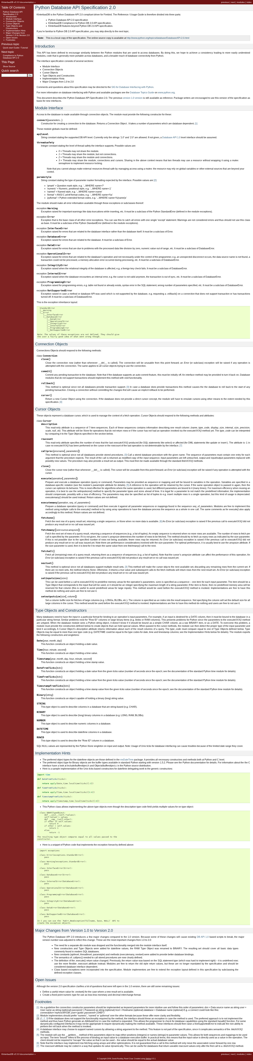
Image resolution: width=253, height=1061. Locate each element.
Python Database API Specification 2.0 (13, 13)
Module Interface (14, 19)
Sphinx (148, 1059)
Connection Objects (15, 21)
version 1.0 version (132, 98)
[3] (127, 387)
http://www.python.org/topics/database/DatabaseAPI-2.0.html (158, 38)
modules (241, 2)
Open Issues (12, 37)
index (249, 2)
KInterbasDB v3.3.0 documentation (17, 2)
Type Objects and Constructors (14, 27)
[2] (155, 180)
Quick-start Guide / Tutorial (15, 48)
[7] (181, 445)
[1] (196, 123)
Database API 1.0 (171, 137)
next (233, 2)
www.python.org (166, 92)
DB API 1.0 (203, 937)
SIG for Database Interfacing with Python (132, 87)
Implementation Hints (15, 30)
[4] (61, 402)
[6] (161, 521)
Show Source (9, 66)
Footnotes (10, 40)
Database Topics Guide (142, 92)
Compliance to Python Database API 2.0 (13, 56)
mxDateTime (126, 759)
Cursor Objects (13, 23)
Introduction (11, 16)
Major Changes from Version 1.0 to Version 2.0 (18, 34)
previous (225, 2)
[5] (127, 485)
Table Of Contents (13, 7)
